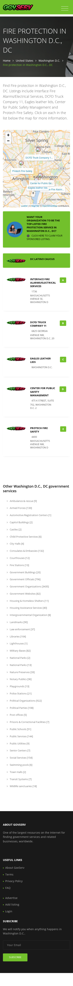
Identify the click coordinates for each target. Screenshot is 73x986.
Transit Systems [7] (20, 779)
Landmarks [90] (18, 622)
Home (7, 60)
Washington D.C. (49, 60)
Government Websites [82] (24, 593)
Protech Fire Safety (22, 171)
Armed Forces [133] (20, 508)
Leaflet (24, 205)
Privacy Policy (14, 881)
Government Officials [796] (24, 579)
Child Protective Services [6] (25, 536)
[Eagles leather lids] (36, 179)
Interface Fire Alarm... (52, 189)
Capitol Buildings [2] (21, 522)
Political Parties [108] (21, 708)
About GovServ (14, 867)
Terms (9, 874)
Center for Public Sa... (41, 183)
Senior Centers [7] (19, 750)
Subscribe (15, 957)
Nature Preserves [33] (22, 672)
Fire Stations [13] (19, 565)
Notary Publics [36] (20, 679)
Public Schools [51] (20, 729)
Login (8, 911)
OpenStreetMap (49, 205)
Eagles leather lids (37, 187)
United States (24, 60)
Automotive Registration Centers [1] (30, 515)
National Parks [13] (20, 665)
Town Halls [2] (17, 772)
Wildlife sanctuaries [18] (23, 786)
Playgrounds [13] (19, 686)
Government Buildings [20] (24, 572)
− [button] (8, 140)
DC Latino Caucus (42, 259)
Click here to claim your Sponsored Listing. (44, 237)
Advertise (11, 898)
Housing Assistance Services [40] (28, 608)
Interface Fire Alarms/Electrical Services (43, 282)
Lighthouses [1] (18, 643)
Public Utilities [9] (19, 743)
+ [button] (8, 135)
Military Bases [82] (20, 650)
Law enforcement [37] (22, 629)
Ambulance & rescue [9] (23, 501)
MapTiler (35, 205)
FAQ (8, 888)
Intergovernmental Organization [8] (30, 615)
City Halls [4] (16, 543)
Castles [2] (15, 529)
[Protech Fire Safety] (21, 163)
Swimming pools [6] (20, 765)
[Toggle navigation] (64, 8)
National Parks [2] (19, 658)
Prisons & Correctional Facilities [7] (29, 722)
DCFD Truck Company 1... (39, 157)
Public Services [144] (21, 736)
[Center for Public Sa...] (40, 175)
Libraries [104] (17, 636)
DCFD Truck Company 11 (38, 323)
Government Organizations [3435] (29, 586)
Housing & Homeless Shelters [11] (29, 601)
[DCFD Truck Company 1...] (38, 149)
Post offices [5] (18, 715)
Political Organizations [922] (25, 700)
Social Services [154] (21, 757)
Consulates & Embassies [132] (26, 551)
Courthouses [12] (19, 558)
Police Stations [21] (20, 693)
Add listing (12, 904)
